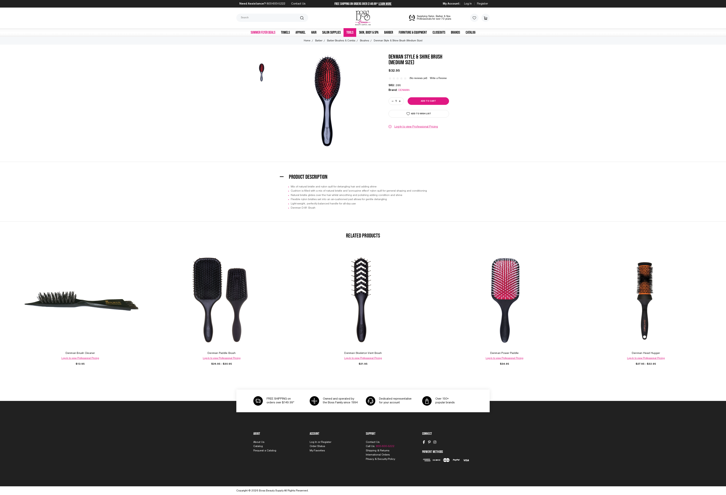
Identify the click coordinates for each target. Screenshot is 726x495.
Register (482, 3)
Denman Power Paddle (504, 353)
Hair (313, 32)
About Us (258, 442)
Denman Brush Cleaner (80, 353)
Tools (349, 32)
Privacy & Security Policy (380, 459)
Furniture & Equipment (413, 32)
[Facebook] (424, 442)
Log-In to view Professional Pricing (416, 126)
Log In (468, 3)
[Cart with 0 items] (485, 18)
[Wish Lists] (474, 18)
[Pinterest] (429, 442)
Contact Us (298, 3)
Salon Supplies (331, 32)
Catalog (470, 32)
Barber (388, 32)
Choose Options (221, 304)
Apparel (301, 32)
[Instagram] (435, 442)
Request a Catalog (264, 450)
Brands (455, 32)
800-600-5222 (276, 3)
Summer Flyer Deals (263, 32)
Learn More (385, 4)
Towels (285, 32)
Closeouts (439, 32)
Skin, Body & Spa (369, 32)
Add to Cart (80, 304)
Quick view (80, 295)
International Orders (378, 455)
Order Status (317, 446)
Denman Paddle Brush (222, 353)
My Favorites (317, 450)
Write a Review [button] (438, 78)
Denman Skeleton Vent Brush (363, 353)
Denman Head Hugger (646, 353)
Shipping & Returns (377, 450)
